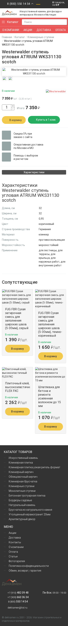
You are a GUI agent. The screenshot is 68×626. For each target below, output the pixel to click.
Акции (12, 532)
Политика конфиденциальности (29, 565)
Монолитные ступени (22, 490)
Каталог (20, 37)
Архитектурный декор (22, 519)
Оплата (13, 551)
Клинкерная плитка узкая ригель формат (34, 467)
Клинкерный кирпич (21, 472)
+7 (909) (18, 597)
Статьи (13, 556)
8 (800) (18, 601)
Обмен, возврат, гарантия (25, 570)
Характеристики (34, 172)
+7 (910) (18, 592)
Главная (7, 37)
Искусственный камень (23, 457)
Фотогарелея (17, 561)
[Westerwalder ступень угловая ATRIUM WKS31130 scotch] (34, 71)
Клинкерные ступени (41, 37)
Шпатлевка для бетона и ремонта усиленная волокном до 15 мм (49, 396)
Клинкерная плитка (21, 462)
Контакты (15, 542)
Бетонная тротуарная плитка (27, 495)
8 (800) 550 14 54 (18, 3)
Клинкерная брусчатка (23, 481)
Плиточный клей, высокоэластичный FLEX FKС (17, 387)
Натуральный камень (22, 504)
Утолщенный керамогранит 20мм (29, 514)
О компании (16, 547)
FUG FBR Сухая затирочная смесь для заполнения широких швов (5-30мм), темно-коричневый (50, 324)
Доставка (15, 537)
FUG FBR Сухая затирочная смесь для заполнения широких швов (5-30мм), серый (16, 318)
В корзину (15, 120)
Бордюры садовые (20, 500)
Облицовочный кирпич (23, 476)
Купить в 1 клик (46, 119)
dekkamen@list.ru (17, 607)
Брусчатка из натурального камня (30, 509)
